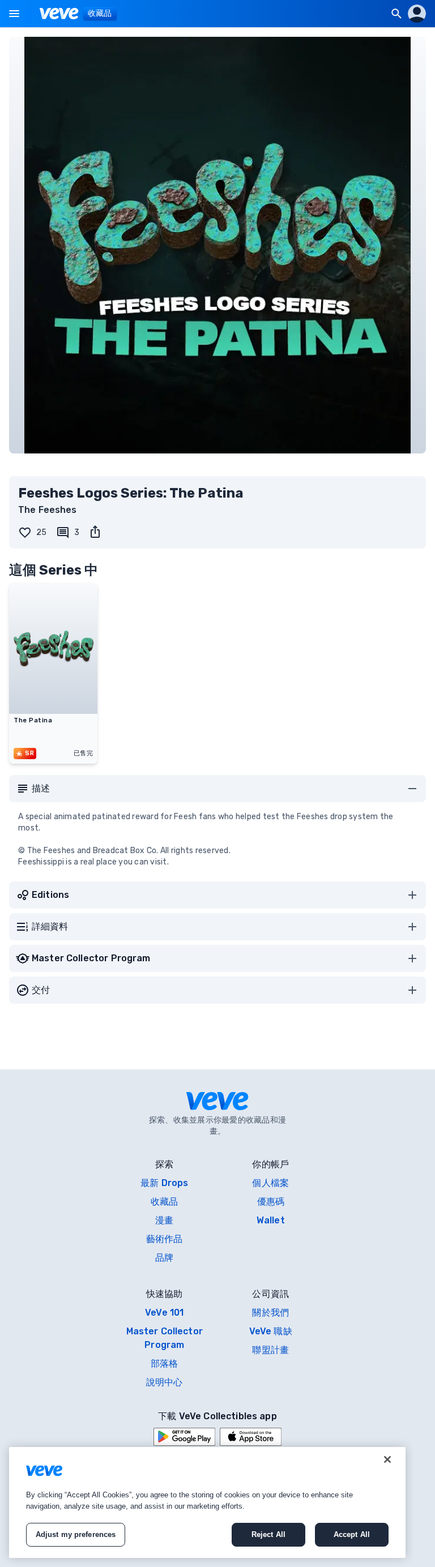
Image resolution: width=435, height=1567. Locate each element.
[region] (207, 1502)
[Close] (387, 1459)
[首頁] (59, 13)
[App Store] (251, 1437)
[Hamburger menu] (14, 13)
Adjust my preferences (76, 1534)
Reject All (268, 1534)
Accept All (352, 1534)
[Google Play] (184, 1437)
